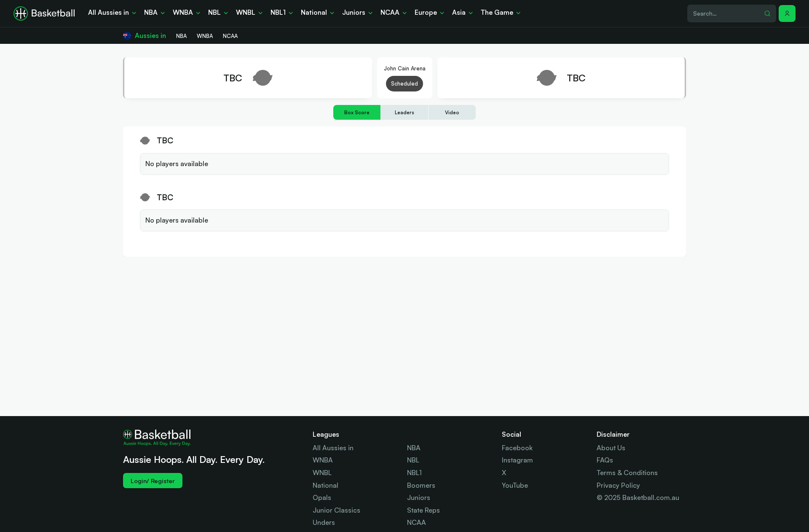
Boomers (421, 485)
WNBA (323, 460)
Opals (322, 497)
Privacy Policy (618, 485)
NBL (413, 460)
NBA (414, 447)
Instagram (517, 460)
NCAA (416, 522)
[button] (787, 13)
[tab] (356, 112)
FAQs (605, 460)
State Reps (423, 510)
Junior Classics (336, 510)
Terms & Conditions (627, 472)
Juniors (418, 497)
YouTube (515, 485)
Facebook (517, 447)
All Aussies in (333, 447)
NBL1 (414, 472)
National (325, 485)
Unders (324, 522)
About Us (611, 447)
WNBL (322, 472)
